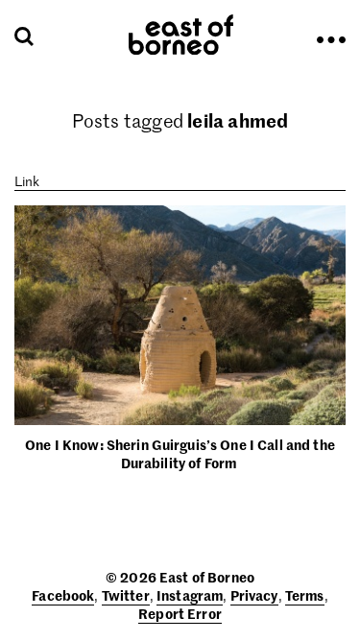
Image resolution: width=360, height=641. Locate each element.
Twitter (126, 595)
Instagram (189, 595)
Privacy (254, 595)
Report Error (180, 613)
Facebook (63, 595)
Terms (304, 595)
